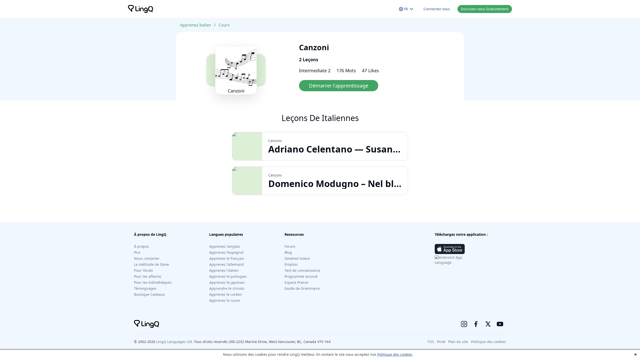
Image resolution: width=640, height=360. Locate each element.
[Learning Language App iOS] (450, 249)
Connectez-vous (437, 8)
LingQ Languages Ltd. (174, 341)
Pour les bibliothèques (153, 282)
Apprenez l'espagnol (226, 252)
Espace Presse (296, 282)
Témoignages (145, 288)
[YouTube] (500, 324)
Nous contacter (147, 258)
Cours (224, 25)
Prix (137, 252)
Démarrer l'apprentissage (338, 85)
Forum (289, 246)
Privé (441, 341)
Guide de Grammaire (302, 288)
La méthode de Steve (151, 264)
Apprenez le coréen (225, 294)
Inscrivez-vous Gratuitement (484, 8)
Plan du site (458, 341)
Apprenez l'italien (224, 270)
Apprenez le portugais (228, 276)
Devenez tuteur (297, 258)
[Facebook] (476, 324)
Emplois (291, 264)
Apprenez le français (226, 258)
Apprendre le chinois (226, 288)
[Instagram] (464, 324)
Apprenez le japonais (227, 282)
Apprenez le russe (224, 300)
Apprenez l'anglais (224, 246)
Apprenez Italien (195, 25)
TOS (430, 341)
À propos (141, 246)
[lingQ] (140, 9)
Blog (288, 252)
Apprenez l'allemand (226, 264)
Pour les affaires (147, 276)
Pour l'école (143, 270)
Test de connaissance (302, 270)
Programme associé (301, 276)
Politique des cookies (394, 354)
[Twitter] (488, 324)
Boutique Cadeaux (149, 294)
